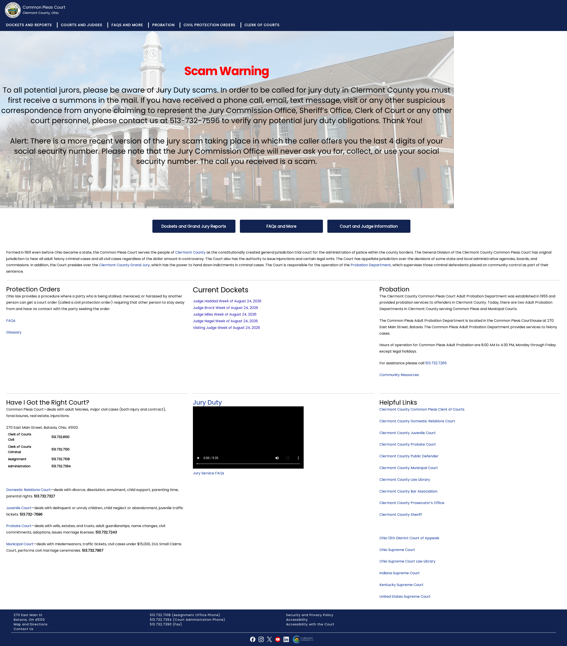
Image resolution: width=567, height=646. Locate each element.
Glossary (13, 332)
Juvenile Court (18, 507)
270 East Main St (28, 615)
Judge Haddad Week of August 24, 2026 (227, 301)
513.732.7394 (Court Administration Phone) (187, 619)
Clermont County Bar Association (408, 491)
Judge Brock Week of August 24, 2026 (225, 307)
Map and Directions (31, 624)
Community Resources (399, 374)
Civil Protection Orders (209, 24)
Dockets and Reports (29, 24)
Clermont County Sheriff (400, 514)
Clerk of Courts (262, 24)
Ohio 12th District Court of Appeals (409, 538)
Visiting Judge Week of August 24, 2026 (226, 327)
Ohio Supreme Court (397, 549)
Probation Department (371, 265)
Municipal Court (19, 544)
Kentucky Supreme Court (401, 584)
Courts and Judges (81, 24)
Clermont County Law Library (404, 479)
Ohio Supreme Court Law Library (407, 561)
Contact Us (23, 629)
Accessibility (297, 619)
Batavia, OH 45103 (29, 619)
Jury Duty (207, 402)
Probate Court (18, 525)
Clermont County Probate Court (407, 444)
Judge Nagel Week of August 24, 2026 (225, 321)
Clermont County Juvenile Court (407, 432)
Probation (163, 24)
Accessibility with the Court (310, 624)
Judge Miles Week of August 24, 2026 (224, 314)
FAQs (10, 320)
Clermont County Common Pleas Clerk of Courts (421, 409)
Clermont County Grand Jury (124, 265)
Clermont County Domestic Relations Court (417, 421)
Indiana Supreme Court (399, 573)
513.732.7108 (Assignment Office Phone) (185, 615)
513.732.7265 (436, 363)
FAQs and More (127, 24)
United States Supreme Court (405, 596)
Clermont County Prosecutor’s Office (411, 502)
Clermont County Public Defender (409, 456)
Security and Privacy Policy (309, 615)
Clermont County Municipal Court (408, 467)
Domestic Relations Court (28, 489)
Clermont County (190, 252)
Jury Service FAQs (208, 473)
